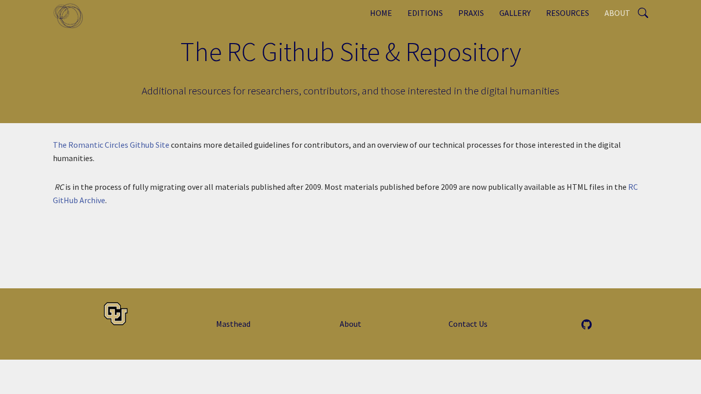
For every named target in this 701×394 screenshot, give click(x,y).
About (617, 13)
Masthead (233, 324)
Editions (425, 13)
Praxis (471, 13)
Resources (567, 13)
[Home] (72, 15)
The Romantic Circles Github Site (111, 145)
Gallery (515, 13)
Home (381, 13)
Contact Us (468, 324)
